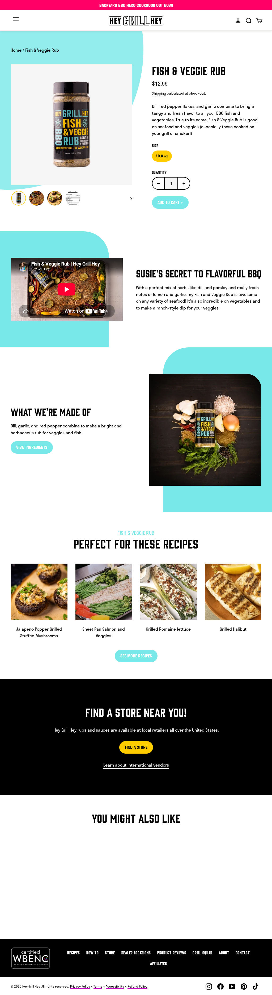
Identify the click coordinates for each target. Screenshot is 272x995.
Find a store (136, 747)
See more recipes (136, 655)
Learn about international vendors (136, 765)
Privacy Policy (80, 986)
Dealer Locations (136, 952)
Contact (243, 952)
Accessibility (115, 986)
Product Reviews (171, 952)
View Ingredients (31, 447)
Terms (98, 986)
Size (155, 145)
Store (110, 952)
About (224, 952)
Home (16, 50)
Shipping (159, 93)
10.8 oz (162, 156)
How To (92, 952)
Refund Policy (137, 986)
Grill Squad (202, 952)
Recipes (73, 952)
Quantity (159, 172)
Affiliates (158, 963)
